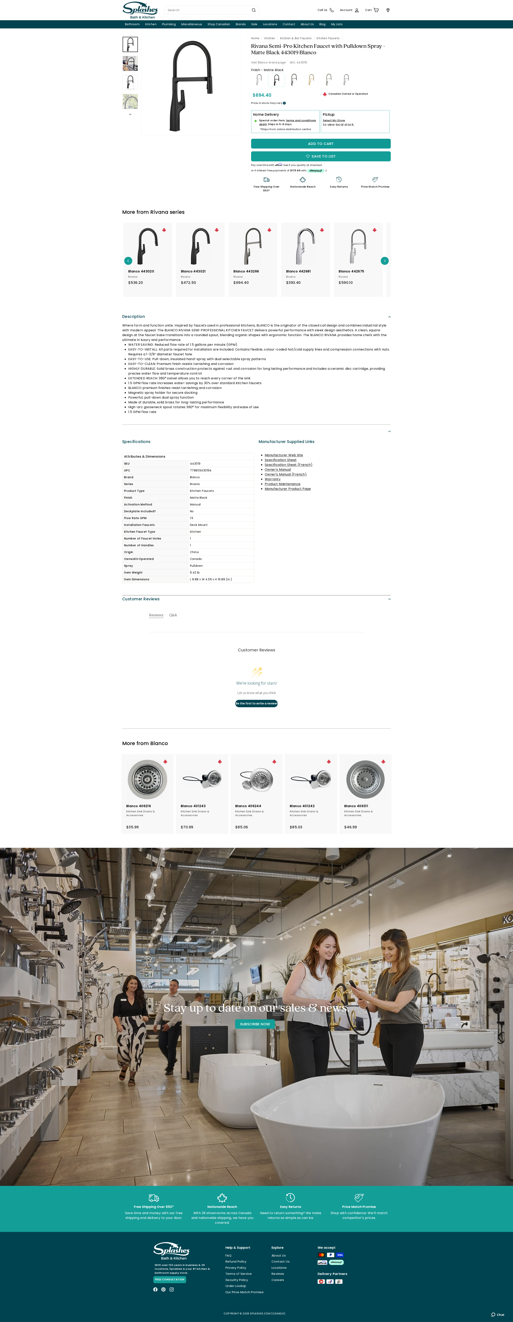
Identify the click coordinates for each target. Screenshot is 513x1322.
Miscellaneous (191, 24)
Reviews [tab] (156, 615)
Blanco (159, 743)
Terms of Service (238, 1274)
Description (133, 316)
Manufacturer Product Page (288, 488)
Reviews (278, 1274)
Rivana (159, 212)
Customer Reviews (141, 599)
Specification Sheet (281, 460)
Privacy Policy (235, 1268)
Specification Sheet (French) (288, 464)
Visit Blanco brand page (268, 62)
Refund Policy (235, 1261)
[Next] (130, 113)
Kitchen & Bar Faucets (296, 38)
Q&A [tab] (173, 615)
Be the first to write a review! (257, 703)
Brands (241, 24)
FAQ (228, 1255)
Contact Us (281, 1261)
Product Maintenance (283, 484)
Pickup (329, 114)
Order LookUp (235, 1286)
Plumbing (169, 24)
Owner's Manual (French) (286, 474)
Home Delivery (266, 114)
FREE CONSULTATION (170, 1279)
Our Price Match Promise (244, 1292)
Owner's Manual (278, 469)
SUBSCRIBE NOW (255, 1024)
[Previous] (128, 261)
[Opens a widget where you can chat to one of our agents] (498, 1315)
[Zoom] (191, 86)
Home (255, 38)
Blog (322, 24)
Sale (254, 24)
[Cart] (387, 10)
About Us (307, 24)
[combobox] (212, 10)
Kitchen (151, 24)
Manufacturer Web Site (284, 455)
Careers (278, 1280)
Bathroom (132, 24)
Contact (289, 24)
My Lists (336, 24)
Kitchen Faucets (328, 38)
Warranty (273, 479)
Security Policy (236, 1280)
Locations (270, 24)
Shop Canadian (219, 24)
